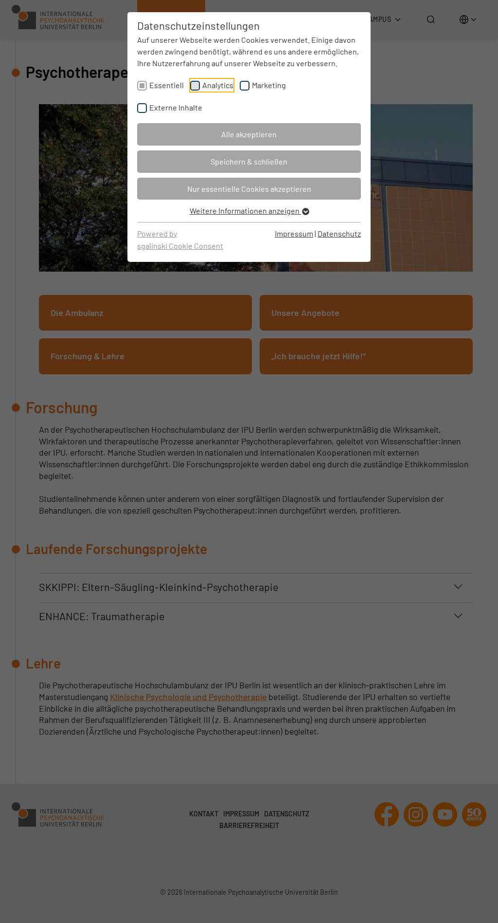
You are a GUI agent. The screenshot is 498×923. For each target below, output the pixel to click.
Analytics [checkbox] (217, 85)
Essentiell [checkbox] (166, 85)
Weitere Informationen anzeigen (245, 210)
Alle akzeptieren (249, 134)
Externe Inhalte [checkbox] (175, 107)
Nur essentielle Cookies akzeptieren (249, 188)
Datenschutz (339, 233)
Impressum (294, 233)
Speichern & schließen (249, 161)
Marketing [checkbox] (269, 85)
